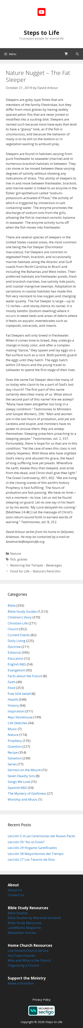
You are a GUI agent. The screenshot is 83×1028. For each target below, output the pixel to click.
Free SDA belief (19, 693)
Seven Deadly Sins (21, 776)
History (13, 705)
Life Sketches (17, 723)
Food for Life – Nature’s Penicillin (35, 571)
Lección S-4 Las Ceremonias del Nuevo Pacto (41, 836)
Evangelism (16, 670)
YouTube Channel (21, 955)
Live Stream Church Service (28, 950)
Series (12, 764)
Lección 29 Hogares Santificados (32, 847)
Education (15, 658)
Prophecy (15, 740)
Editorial (14, 652)
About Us (15, 890)
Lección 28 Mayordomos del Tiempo (36, 853)
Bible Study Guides (22, 611)
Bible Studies (18, 913)
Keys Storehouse (20, 717)
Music (12, 729)
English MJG (17, 664)
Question (15, 746)
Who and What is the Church (29, 960)
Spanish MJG (17, 787)
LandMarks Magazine (24, 927)
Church (13, 629)
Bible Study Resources (25, 923)
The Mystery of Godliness (27, 793)
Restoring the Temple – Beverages (36, 565)
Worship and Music (22, 799)
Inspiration (16, 711)
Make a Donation (21, 983)
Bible (12, 605)
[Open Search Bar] (77, 54)
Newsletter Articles (22, 932)
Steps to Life (41, 33)
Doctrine (14, 646)
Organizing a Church (23, 965)
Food (11, 687)
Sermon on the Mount (24, 770)
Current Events (19, 635)
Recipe (13, 752)
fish (13, 559)
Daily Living (16, 640)
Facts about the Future (25, 676)
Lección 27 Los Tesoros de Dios (31, 859)
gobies (22, 559)
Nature (15, 553)
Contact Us (16, 895)
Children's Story (20, 617)
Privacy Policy (41, 999)
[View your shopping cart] (66, 54)
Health (13, 699)
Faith (11, 682)
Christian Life (18, 623)
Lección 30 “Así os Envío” (26, 842)
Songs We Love (19, 781)
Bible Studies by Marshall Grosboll (34, 918)
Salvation (15, 758)
